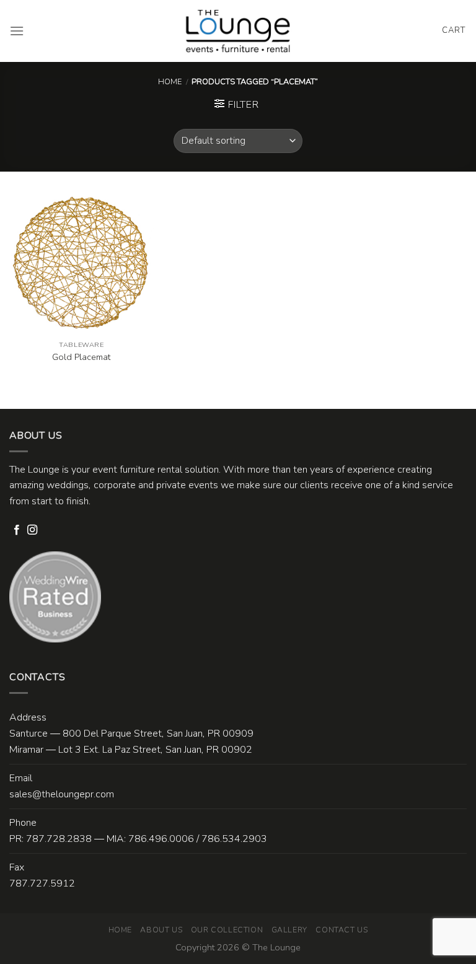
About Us (161, 930)
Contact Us (341, 930)
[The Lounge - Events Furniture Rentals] (238, 31)
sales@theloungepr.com (61, 794)
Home (170, 81)
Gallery (289, 930)
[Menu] (16, 30)
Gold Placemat (81, 357)
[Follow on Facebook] (17, 530)
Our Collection (227, 930)
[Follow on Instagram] (32, 530)
